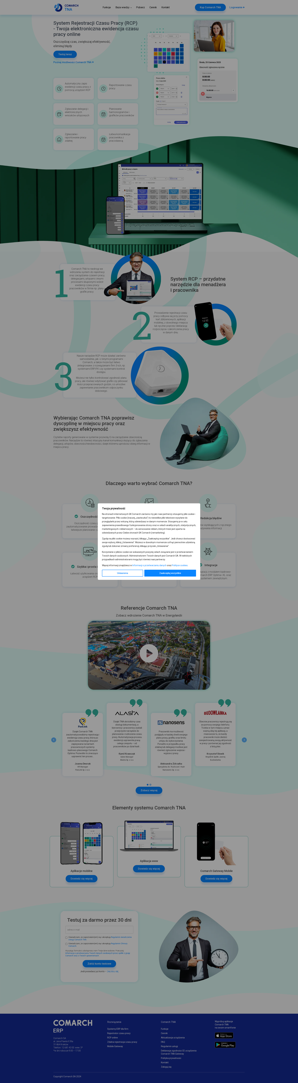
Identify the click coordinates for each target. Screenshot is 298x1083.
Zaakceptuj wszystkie (170, 573)
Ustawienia (122, 573)
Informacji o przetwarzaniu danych (149, 565)
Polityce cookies (180, 565)
